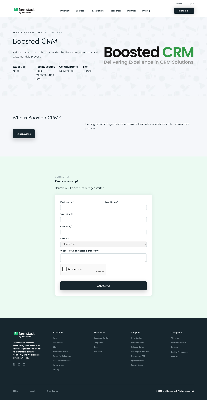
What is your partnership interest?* (79, 250)
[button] (65, 10)
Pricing (146, 10)
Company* (66, 226)
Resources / (21, 32)
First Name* (67, 202)
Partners (131, 10)
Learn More (24, 134)
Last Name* (111, 202)
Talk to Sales (184, 10)
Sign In (191, 3)
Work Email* (67, 214)
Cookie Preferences (179, 351)
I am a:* (64, 238)
